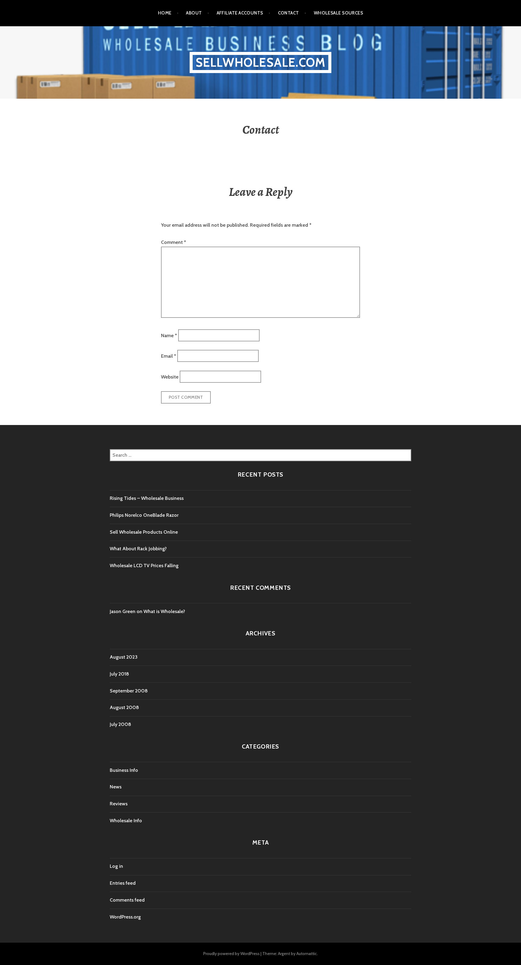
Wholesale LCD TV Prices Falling (144, 565)
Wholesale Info (126, 820)
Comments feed (127, 900)
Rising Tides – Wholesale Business (147, 498)
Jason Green (122, 611)
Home (165, 13)
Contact (288, 13)
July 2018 (119, 674)
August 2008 (124, 707)
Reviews (119, 804)
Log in (116, 866)
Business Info (124, 770)
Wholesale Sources (338, 13)
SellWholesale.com (260, 62)
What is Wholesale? (164, 611)
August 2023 (123, 657)
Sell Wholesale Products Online (144, 532)
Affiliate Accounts (240, 13)
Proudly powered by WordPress (231, 953)
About (194, 13)
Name (169, 335)
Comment (173, 242)
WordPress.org (125, 917)
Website (169, 376)
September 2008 (129, 691)
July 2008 (120, 724)
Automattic (306, 953)
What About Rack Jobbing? (138, 548)
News (116, 787)
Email (168, 356)
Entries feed (123, 883)
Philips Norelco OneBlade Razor (144, 515)
